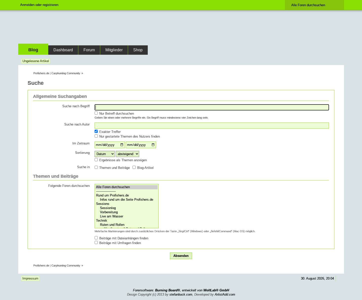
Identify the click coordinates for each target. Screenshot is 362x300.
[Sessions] (127, 204)
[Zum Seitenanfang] (339, 278)
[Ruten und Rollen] (127, 225)
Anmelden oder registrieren (39, 5)
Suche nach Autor (77, 124)
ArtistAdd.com (225, 294)
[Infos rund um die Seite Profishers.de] (127, 200)
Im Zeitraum (81, 143)
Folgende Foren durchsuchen (69, 186)
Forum (89, 50)
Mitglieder (114, 50)
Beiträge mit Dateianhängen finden (123, 238)
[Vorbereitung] (127, 212)
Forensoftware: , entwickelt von (181, 290)
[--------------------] (127, 191)
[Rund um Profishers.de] (127, 196)
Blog (33, 49)
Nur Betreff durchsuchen (116, 113)
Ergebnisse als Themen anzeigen (122, 160)
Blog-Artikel (145, 168)
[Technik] (127, 221)
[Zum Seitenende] (339, 61)
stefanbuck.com (180, 294)
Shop (138, 50)
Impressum (30, 278)
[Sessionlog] (127, 208)
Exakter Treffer (109, 132)
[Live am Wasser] (127, 216)
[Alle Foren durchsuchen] (127, 187)
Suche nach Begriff (76, 106)
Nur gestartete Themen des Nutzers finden (129, 136)
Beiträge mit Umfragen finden (119, 243)
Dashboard (63, 50)
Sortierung (82, 153)
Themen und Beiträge (114, 168)
